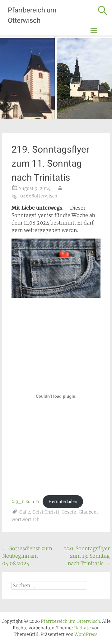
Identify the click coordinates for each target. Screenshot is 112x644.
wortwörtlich (26, 519)
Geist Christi (45, 512)
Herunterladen (63, 501)
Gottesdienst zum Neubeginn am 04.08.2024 (27, 555)
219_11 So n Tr (26, 501)
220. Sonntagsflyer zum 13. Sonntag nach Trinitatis (87, 555)
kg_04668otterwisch (34, 196)
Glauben (87, 512)
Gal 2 (24, 512)
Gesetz (69, 512)
